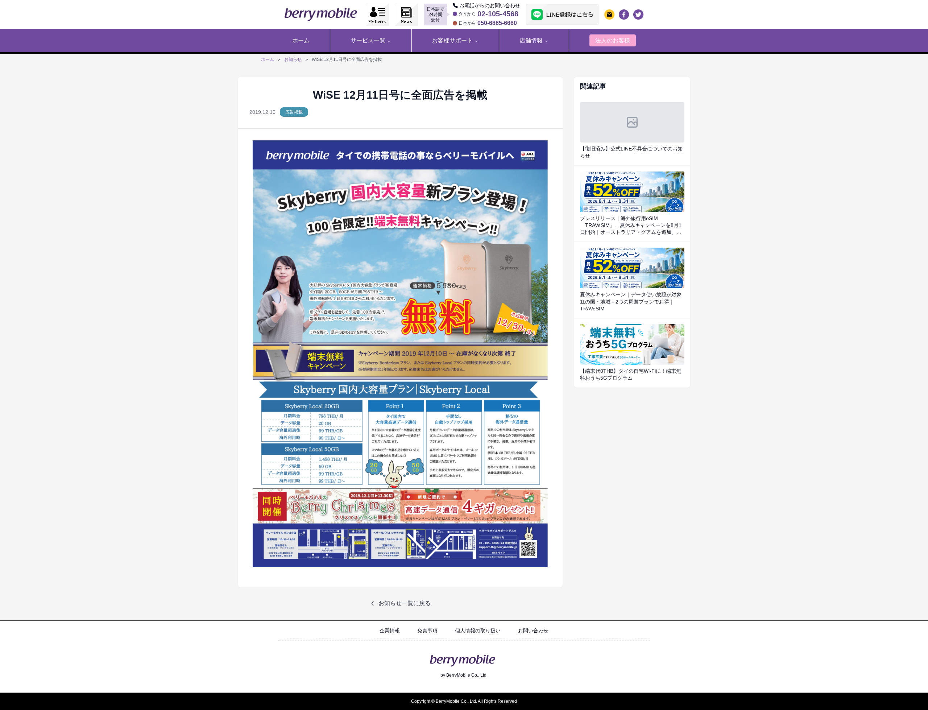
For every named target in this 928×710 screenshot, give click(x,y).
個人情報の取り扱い (478, 630)
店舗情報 (531, 40)
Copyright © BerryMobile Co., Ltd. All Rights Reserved (464, 701)
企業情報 (390, 630)
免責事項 (427, 630)
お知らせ (293, 59)
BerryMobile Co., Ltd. (467, 675)
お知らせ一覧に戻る (404, 603)
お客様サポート (452, 40)
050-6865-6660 (497, 23)
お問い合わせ (533, 630)
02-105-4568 (497, 14)
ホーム (267, 59)
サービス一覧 (368, 40)
